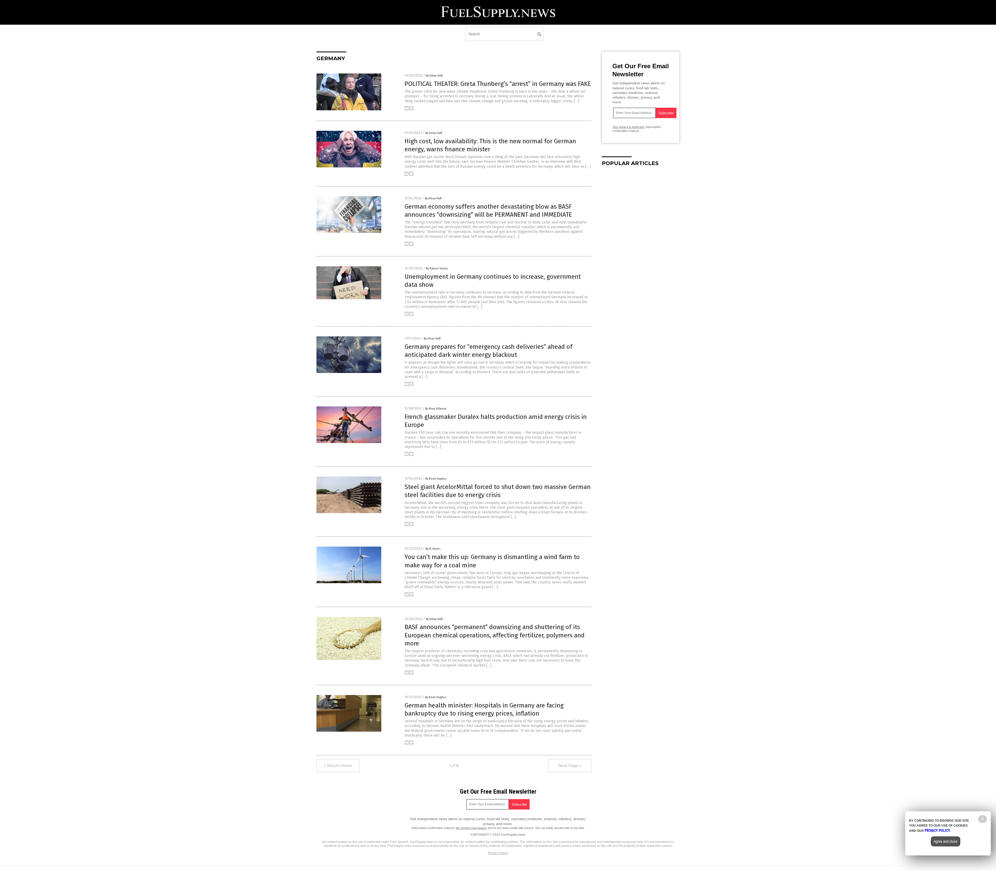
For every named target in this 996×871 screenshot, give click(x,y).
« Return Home (338, 765)
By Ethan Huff (434, 75)
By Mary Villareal (435, 408)
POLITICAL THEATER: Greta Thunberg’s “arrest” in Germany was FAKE (498, 83)
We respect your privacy (471, 827)
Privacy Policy (498, 853)
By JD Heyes (432, 548)
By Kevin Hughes (435, 478)
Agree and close (945, 841)
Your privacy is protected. (628, 126)
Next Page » (569, 765)
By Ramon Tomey (437, 268)
